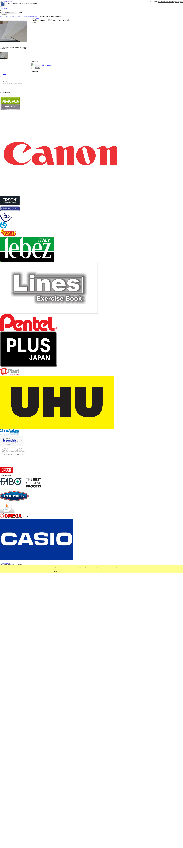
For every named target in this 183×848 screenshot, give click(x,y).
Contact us (168, 2)
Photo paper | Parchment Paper (30, 16)
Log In (174, 2)
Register (180, 2)
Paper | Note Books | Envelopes (13, 16)
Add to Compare (46, 65)
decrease (37, 67)
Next (37, 18)
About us (161, 2)
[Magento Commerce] (6, 1)
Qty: (32, 65)
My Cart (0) (4, 8)
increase (37, 66)
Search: (2, 11)
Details (4, 74)
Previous (33, 18)
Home (1, 16)
